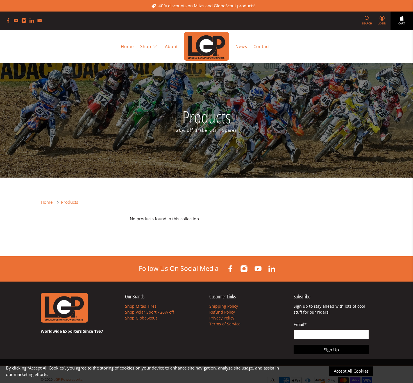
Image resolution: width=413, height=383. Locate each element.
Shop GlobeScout (141, 318)
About (171, 46)
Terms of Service (224, 324)
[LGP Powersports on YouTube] (17, 21)
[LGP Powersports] (206, 46)
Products (69, 202)
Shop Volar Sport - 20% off (149, 312)
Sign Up (331, 349)
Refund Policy (222, 312)
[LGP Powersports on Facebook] (9, 21)
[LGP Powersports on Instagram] (25, 21)
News (241, 46)
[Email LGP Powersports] (41, 21)
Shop (145, 46)
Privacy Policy (221, 318)
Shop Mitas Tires (140, 306)
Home (127, 46)
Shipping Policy (223, 306)
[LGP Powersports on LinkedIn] (33, 21)
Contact (261, 46)
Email (300, 324)
